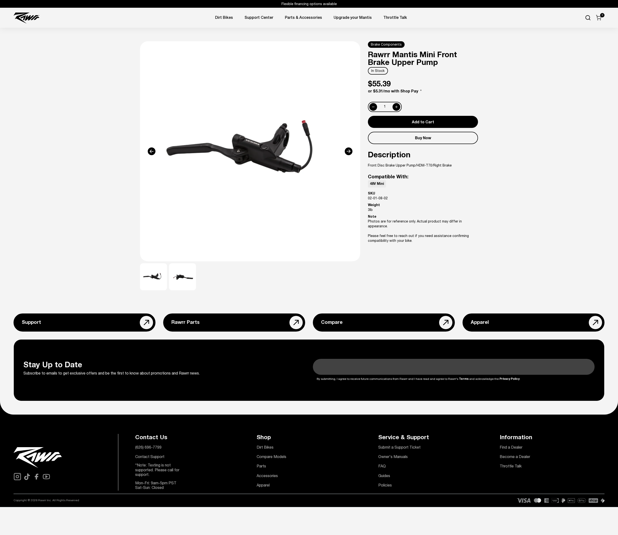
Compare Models (271, 457)
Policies (385, 486)
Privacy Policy (509, 379)
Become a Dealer (515, 457)
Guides (384, 476)
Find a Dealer (511, 448)
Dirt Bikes (224, 18)
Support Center (259, 18)
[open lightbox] (250, 151)
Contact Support (149, 457)
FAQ (382, 467)
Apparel (263, 486)
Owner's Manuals (393, 457)
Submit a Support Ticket (399, 448)
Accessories (267, 476)
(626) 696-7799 (148, 448)
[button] (162, 151)
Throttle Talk (511, 467)
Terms (464, 379)
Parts (261, 467)
